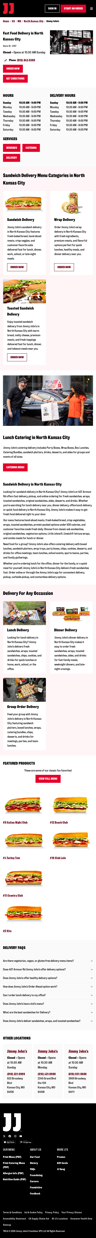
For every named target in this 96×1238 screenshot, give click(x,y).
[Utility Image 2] (26, 1142)
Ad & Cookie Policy (33, 1212)
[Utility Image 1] (9, 1142)
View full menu (48, 778)
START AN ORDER (73, 8)
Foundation (36, 1187)
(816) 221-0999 (16, 1074)
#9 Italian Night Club (15, 822)
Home (6, 21)
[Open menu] (91, 8)
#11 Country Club (13, 895)
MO (19, 21)
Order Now (13, 68)
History (34, 1163)
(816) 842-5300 (26, 60)
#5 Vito (7, 931)
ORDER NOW (17, 357)
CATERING (31, 147)
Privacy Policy (52, 1212)
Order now (17, 267)
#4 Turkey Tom (11, 857)
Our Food (35, 1157)
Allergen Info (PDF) (13, 1173)
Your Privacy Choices (71, 1212)
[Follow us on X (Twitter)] (4, 1136)
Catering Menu (15, 467)
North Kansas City (33, 21)
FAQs (32, 1169)
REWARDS (11, 147)
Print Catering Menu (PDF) (14, 1165)
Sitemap (7, 1225)
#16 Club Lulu (58, 857)
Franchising (36, 1175)
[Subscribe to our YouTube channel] (21, 1136)
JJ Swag (61, 1169)
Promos (61, 1157)
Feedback (35, 1193)
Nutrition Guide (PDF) (14, 1179)
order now (64, 267)
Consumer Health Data (81, 1218)
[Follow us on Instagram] (15, 1136)
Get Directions (15, 78)
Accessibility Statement (14, 1218)
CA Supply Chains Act (39, 1218)
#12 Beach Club (59, 822)
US (13, 21)
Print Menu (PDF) (12, 1157)
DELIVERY (11, 157)
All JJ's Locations (60, 1218)
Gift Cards (62, 1163)
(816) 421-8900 (47, 1074)
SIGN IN (52, 8)
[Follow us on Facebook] (9, 1136)
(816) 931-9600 (77, 1074)
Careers (34, 1181)
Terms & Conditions (12, 1212)
